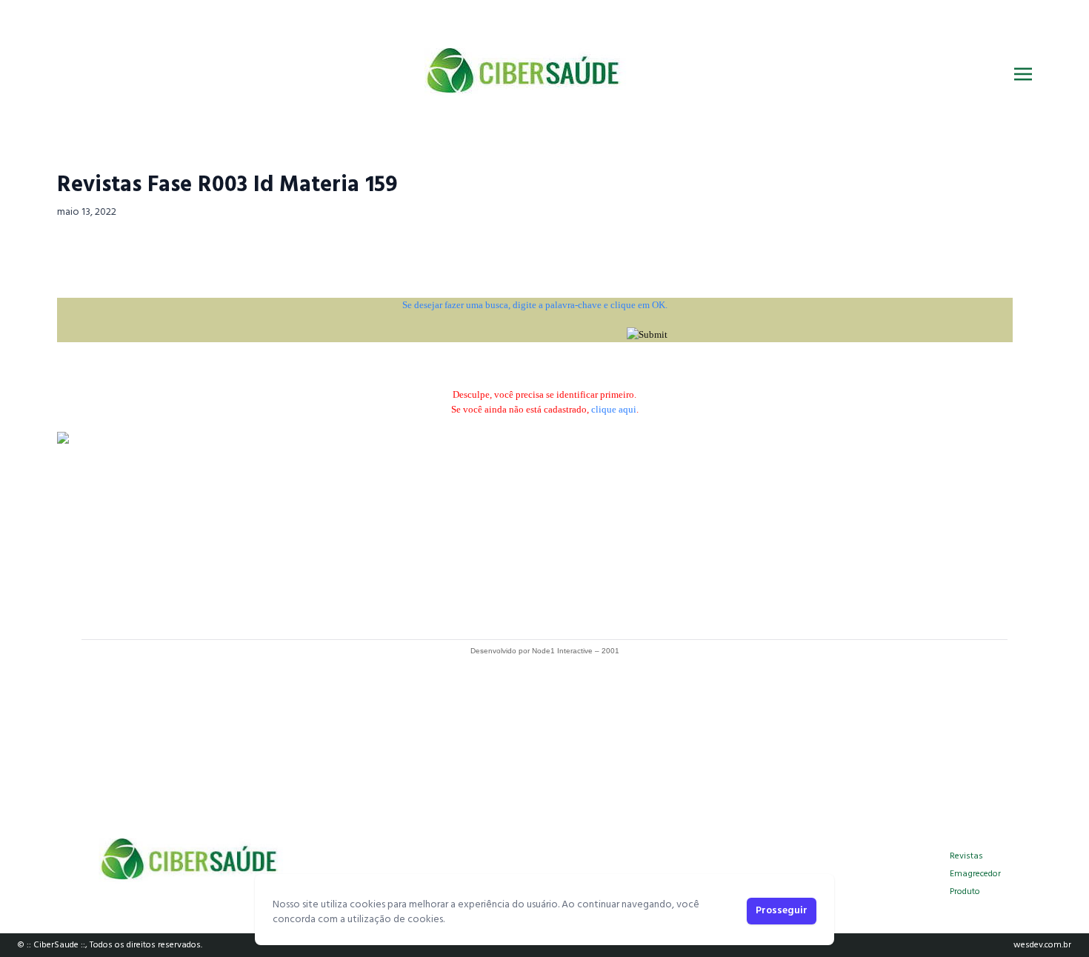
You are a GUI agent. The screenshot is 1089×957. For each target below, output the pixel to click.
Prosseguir (781, 910)
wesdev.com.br (1042, 945)
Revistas (966, 856)
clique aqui (613, 409)
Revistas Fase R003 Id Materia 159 (227, 185)
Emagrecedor (975, 874)
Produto (965, 891)
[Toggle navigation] (1023, 74)
